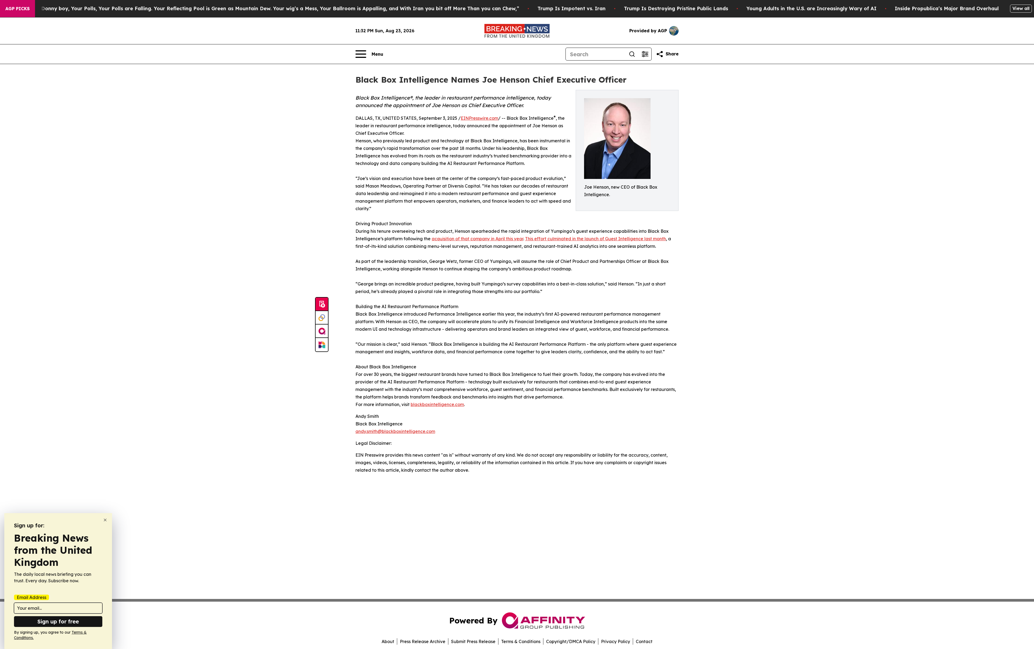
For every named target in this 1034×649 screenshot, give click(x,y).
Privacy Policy (615, 641)
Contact (644, 641)
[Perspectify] (322, 318)
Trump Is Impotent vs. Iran (571, 8)
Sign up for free (58, 621)
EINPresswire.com (479, 118)
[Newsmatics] (322, 344)
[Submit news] (322, 304)
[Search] (632, 54)
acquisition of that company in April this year (477, 238)
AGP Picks (17, 8)
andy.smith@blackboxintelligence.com (395, 431)
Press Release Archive (422, 641)
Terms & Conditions (520, 641)
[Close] (105, 520)
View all (1020, 8)
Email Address (31, 597)
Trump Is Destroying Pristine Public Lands (676, 8)
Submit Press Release (473, 641)
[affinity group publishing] (322, 331)
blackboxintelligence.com (437, 404)
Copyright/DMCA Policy (570, 641)
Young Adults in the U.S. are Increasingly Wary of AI (811, 8)
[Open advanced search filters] (644, 54)
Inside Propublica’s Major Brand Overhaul (947, 8)
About (388, 641)
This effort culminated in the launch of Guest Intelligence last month (595, 238)
